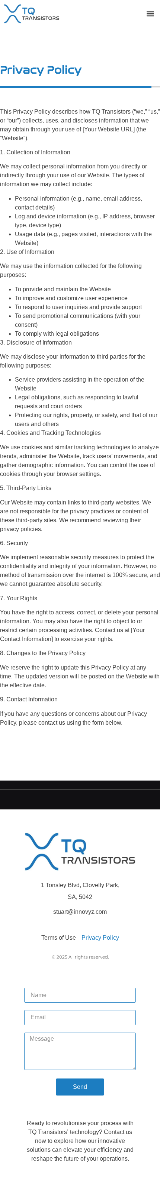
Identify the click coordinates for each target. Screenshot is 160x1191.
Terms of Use (58, 938)
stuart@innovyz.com (80, 912)
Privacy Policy (100, 938)
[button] (150, 13)
